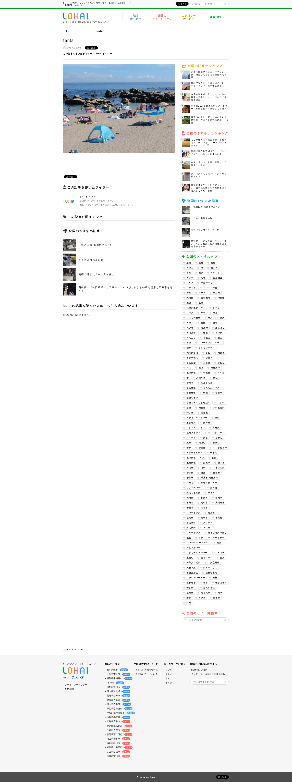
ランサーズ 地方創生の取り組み (208, 674)
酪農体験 (191, 392)
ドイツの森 (219, 467)
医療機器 (217, 278)
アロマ (190, 322)
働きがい (191, 587)
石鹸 (203, 322)
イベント (215, 272)
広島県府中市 (118, 721)
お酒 (214, 457)
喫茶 (215, 313)
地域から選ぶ (135, 17)
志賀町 (190, 557)
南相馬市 (205, 592)
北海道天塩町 (118, 700)
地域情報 (191, 372)
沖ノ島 (190, 413)
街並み (190, 267)
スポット (191, 288)
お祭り (190, 482)
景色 (213, 263)
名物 (203, 278)
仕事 (189, 347)
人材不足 (191, 567)
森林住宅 (191, 582)
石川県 (220, 552)
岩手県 (190, 472)
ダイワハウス (210, 567)
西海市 (206, 422)
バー (203, 313)
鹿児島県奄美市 (119, 726)
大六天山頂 (192, 353)
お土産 (202, 447)
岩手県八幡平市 (119, 747)
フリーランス (194, 532)
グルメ (190, 282)
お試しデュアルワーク (198, 552)
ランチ (218, 332)
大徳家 (204, 413)
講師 (189, 598)
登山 (220, 338)
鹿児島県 (220, 502)
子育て (211, 492)
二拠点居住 (214, 562)
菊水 (205, 438)
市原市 (202, 598)
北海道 (213, 488)
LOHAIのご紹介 (199, 669)
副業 (219, 542)
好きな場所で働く (217, 532)
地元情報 (191, 463)
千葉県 (190, 477)
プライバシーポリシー (76, 684)
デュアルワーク (195, 548)
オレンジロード (216, 432)
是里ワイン (192, 397)
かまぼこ (220, 328)
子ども (213, 452)
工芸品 (206, 363)
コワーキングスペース (210, 342)
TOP (68, 31)
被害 (205, 582)
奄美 (215, 577)
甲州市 (190, 502)
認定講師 (191, 527)
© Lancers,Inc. (146, 777)
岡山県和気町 (118, 691)
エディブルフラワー (197, 417)
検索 (225, 4)
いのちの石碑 (194, 317)
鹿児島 (211, 513)
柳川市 (190, 382)
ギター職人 (192, 357)
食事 (189, 447)
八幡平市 (201, 378)
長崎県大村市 (118, 730)
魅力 (201, 367)
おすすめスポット (196, 427)
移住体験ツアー (209, 482)
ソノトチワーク (195, 488)
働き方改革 (221, 582)
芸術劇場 (205, 297)
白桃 (203, 467)
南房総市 (215, 367)
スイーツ (191, 438)
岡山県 (190, 467)
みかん (218, 438)
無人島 (214, 267)
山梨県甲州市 (118, 687)
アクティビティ (195, 452)
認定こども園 (194, 492)
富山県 (216, 472)
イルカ (221, 372)
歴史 (189, 303)
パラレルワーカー (196, 577)
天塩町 (202, 442)
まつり (216, 307)
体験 (205, 332)
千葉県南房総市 (119, 708)
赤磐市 (218, 392)
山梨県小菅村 (118, 717)
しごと (168, 669)
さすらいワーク (207, 347)
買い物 (190, 328)
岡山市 (204, 502)
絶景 (189, 442)
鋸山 (217, 417)
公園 (189, 292)
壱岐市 (204, 517)
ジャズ (190, 313)
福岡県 (190, 517)
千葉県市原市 (118, 674)
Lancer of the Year (198, 542)
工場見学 (191, 332)
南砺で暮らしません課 (198, 402)
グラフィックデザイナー (211, 538)
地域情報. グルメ (195, 457)
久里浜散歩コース (196, 307)
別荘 (215, 378)
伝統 (205, 392)
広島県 (206, 463)
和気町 (204, 497)
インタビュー (220, 447)
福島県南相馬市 (119, 678)
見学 (215, 322)
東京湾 (216, 292)
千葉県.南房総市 (209, 477)
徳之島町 (191, 523)
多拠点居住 (192, 573)
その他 (115, 682)
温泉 (201, 303)
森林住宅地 (211, 573)
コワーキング (194, 513)
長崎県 (190, 497)
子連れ (206, 372)
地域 (220, 592)
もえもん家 (207, 382)
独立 (189, 538)
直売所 (216, 427)
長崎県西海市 (118, 695)
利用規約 (69, 689)
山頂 (189, 342)
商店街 (204, 328)
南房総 (202, 407)
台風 (222, 557)
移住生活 (191, 363)
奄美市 (190, 507)
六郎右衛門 (219, 407)
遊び (201, 272)
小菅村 (209, 357)
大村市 (204, 507)
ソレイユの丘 (210, 288)
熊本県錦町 (117, 669)
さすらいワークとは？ (146, 674)
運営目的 (215, 17)
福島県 (190, 592)
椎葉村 (218, 517)
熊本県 (216, 598)
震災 (210, 317)
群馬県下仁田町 (119, 734)
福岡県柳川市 (118, 743)
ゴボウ (220, 402)
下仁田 (206, 527)
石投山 (206, 338)
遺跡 (203, 472)
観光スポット (194, 432)
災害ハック (207, 557)
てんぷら (191, 338)
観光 (215, 442)
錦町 (189, 602)
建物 (189, 263)
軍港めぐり (207, 282)
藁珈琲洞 (191, 422)
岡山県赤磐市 (118, 738)
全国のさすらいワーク (162, 17)
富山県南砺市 (118, 751)
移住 (208, 353)
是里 (189, 407)
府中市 (221, 463)
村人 (189, 367)
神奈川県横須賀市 (120, 713)
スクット (208, 523)
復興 (222, 317)
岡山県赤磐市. (118, 704)
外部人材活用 (194, 562)
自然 (189, 272)
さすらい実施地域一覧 (146, 669)
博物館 (221, 297)
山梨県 (218, 497)
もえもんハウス (211, 388)
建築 (201, 263)
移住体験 (191, 388)
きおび (221, 363)
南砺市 (221, 353)
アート (202, 292)
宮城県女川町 (118, 756)
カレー (190, 278)
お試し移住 (209, 587)
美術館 (190, 297)
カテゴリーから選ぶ (189, 17)
